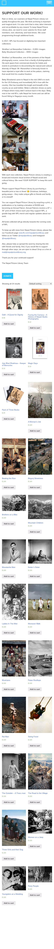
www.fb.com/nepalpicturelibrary (32, 233)
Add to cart (9, 324)
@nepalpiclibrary (25, 235)
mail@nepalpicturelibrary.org (14, 252)
